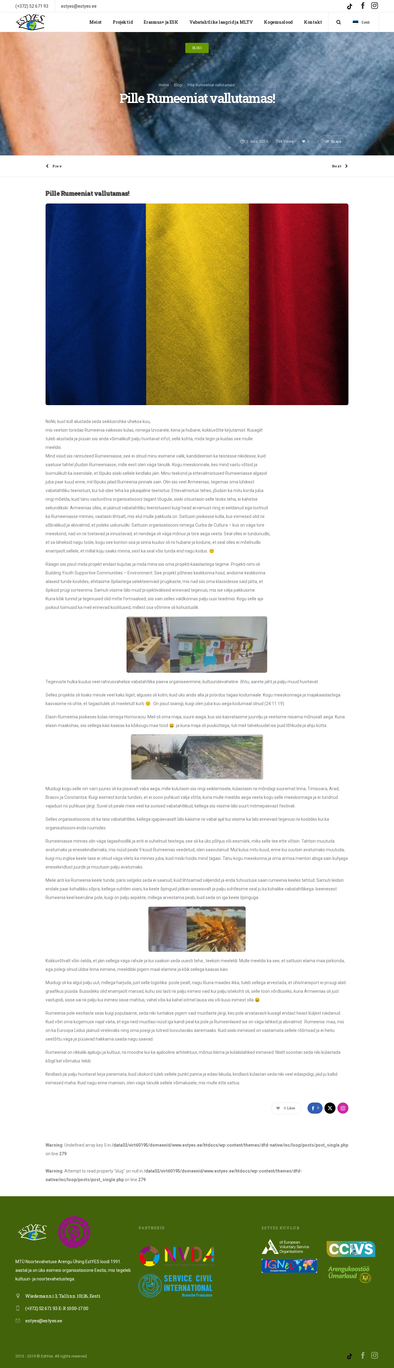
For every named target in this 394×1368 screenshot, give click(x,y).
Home (164, 85)
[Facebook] (363, 5)
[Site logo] (30, 22)
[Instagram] (375, 5)
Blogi (178, 85)
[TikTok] (350, 6)
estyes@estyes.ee (43, 1320)
